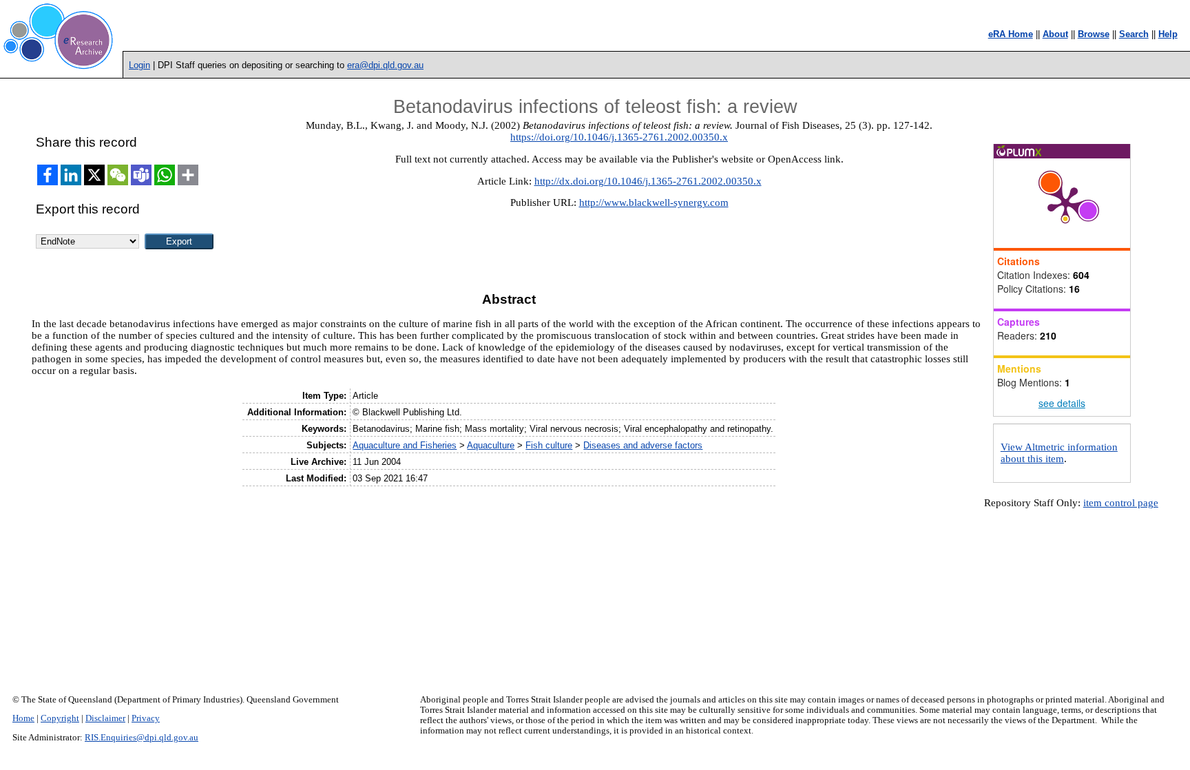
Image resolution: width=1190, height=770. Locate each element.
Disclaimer (105, 718)
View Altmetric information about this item (1059, 452)
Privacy (146, 718)
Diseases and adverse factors (642, 445)
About (1055, 34)
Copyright (60, 718)
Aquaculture (490, 445)
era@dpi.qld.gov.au (385, 65)
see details (1061, 403)
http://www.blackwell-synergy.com (654, 202)
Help (1168, 34)
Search (1134, 34)
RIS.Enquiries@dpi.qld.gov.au (141, 737)
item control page (1120, 502)
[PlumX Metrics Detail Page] (1065, 203)
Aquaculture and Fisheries (405, 445)
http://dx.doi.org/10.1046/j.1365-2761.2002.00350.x (648, 181)
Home (23, 718)
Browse (1093, 34)
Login (139, 65)
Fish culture (548, 445)
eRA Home (1010, 34)
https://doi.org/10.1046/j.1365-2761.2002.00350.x (619, 137)
